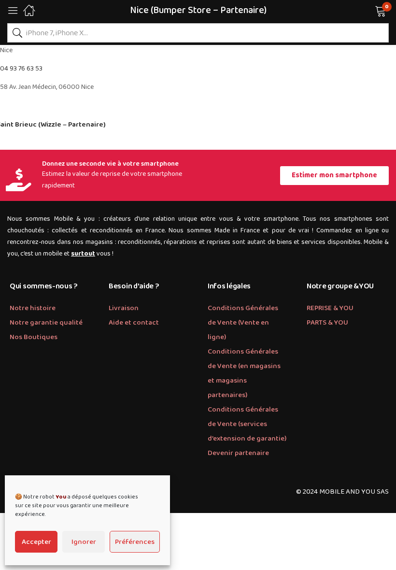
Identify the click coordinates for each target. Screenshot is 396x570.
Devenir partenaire (238, 453)
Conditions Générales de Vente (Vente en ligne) (243, 322)
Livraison (124, 308)
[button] (368, 10)
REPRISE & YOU (330, 308)
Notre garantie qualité (46, 322)
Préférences (135, 542)
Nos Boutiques (33, 337)
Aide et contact (134, 322)
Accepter (36, 542)
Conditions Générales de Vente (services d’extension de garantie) (247, 424)
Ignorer (83, 542)
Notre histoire (33, 308)
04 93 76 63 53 (21, 68)
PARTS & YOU (327, 322)
